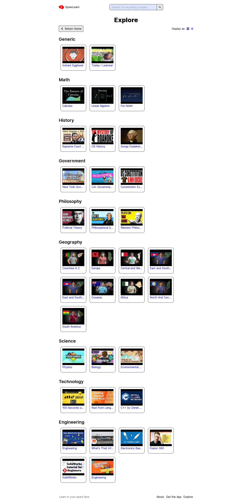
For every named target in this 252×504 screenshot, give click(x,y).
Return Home (73, 28)
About (160, 497)
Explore (188, 497)
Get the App (173, 497)
